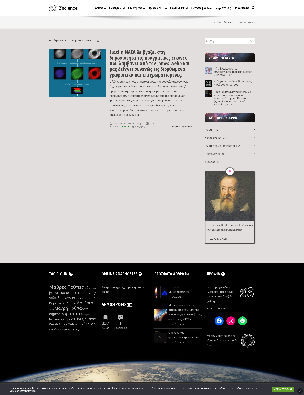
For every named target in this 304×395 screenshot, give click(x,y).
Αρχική (227, 22)
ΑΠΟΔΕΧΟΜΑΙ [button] (283, 389)
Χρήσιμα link (177, 8)
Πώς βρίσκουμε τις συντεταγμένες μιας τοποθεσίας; (233, 70)
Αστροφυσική (213, 137)
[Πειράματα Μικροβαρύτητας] (160, 292)
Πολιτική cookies (244, 387)
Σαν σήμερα (135, 8)
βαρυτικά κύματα (64, 292)
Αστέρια (85, 303)
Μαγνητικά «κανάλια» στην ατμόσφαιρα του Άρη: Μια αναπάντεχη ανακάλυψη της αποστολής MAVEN (185, 312)
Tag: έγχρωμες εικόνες (245, 22)
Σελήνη (66, 319)
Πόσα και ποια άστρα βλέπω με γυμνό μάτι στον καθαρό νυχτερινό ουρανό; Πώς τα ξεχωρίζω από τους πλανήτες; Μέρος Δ (232, 96)
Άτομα (70, 298)
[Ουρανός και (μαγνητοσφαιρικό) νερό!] (160, 337)
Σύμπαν (90, 287)
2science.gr (157, 387)
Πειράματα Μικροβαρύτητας (179, 289)
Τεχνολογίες (151, 126)
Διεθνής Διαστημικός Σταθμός (64, 329)
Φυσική (209, 129)
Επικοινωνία (241, 8)
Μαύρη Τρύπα (68, 308)
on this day (87, 293)
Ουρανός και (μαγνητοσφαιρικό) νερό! (183, 335)
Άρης (51, 308)
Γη (94, 298)
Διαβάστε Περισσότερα (182, 126)
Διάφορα (210, 162)
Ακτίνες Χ (79, 318)
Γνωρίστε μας (223, 8)
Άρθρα (99, 8)
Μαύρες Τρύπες (66, 287)
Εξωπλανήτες (83, 298)
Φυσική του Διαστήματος (220, 145)
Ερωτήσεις (115, 8)
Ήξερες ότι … (156, 8)
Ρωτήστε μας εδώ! (201, 8)
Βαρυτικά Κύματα (62, 303)
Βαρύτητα (70, 313)
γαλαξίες (56, 297)
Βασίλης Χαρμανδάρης (133, 123)
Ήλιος (89, 324)
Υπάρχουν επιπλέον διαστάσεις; (233, 81)
